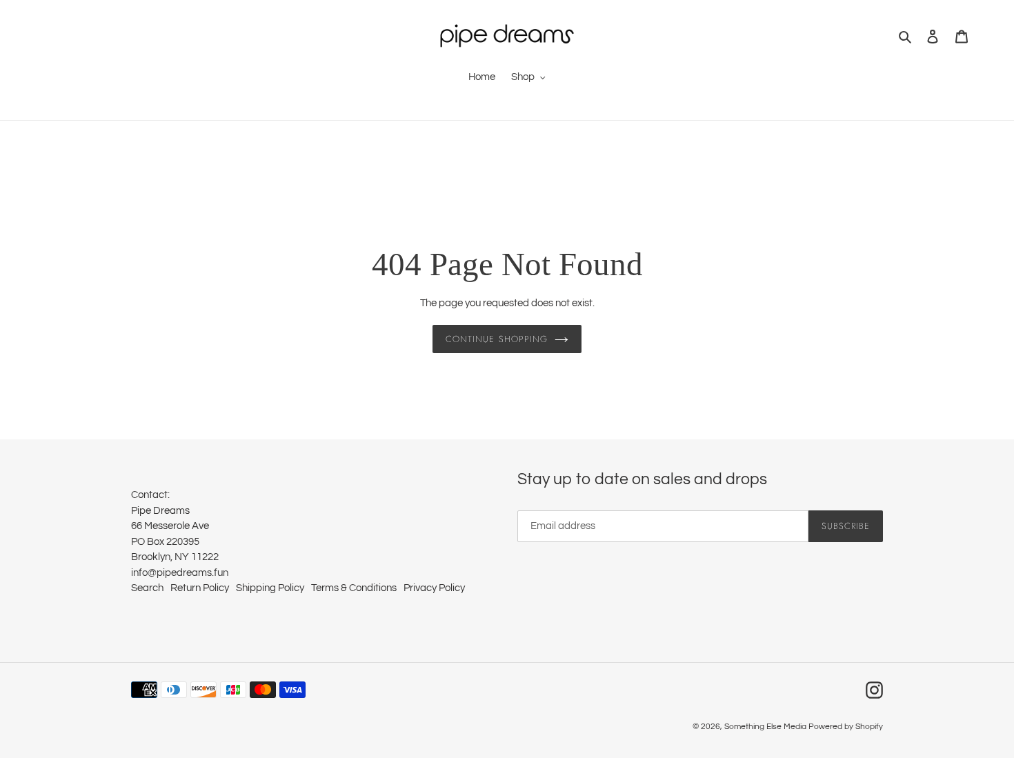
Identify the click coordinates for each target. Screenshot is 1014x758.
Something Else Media (765, 726)
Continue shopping (497, 339)
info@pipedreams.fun (179, 573)
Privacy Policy (434, 588)
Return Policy (199, 588)
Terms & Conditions (354, 588)
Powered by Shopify (845, 726)
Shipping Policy (270, 588)
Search (147, 588)
